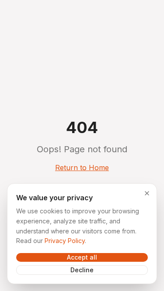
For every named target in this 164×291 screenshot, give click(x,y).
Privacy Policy (65, 240)
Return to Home (82, 167)
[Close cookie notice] (147, 193)
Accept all (82, 257)
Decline (82, 270)
